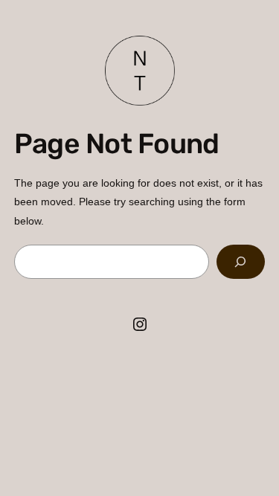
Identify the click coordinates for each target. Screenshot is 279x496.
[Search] (241, 262)
